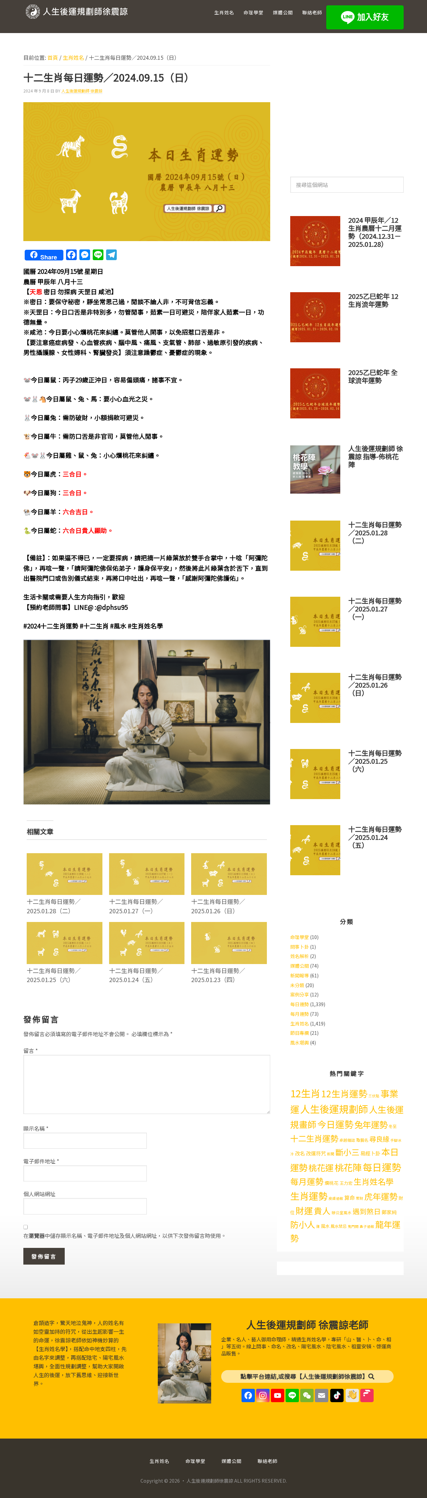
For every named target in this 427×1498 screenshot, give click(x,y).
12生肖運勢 (344, 1093)
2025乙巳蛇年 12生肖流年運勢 (373, 300)
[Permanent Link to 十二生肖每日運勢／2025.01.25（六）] (64, 926)
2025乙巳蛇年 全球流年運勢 (373, 376)
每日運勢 (299, 1004)
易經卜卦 (370, 1153)
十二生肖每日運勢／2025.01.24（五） (136, 975)
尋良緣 (379, 1139)
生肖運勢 (309, 1195)
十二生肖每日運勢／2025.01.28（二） (54, 906)
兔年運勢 (371, 1124)
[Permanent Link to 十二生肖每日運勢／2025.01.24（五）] (147, 926)
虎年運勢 (381, 1196)
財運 (304, 1210)
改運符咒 (316, 1153)
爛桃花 (332, 1182)
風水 (325, 1226)
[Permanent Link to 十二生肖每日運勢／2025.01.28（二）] (64, 858)
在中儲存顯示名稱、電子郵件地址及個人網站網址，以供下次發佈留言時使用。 (124, 1236)
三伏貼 (373, 1095)
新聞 (330, 1153)
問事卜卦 (299, 946)
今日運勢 (335, 1124)
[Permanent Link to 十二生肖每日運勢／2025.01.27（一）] (147, 858)
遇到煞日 (367, 1211)
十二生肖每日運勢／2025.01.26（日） (218, 906)
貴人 (322, 1210)
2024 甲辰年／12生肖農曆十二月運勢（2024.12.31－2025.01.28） (375, 232)
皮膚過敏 (336, 1198)
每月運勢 (299, 1013)
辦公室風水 (342, 1212)
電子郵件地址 (41, 1161)
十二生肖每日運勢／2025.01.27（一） (136, 906)
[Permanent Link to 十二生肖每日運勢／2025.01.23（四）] (229, 926)
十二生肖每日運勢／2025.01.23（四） (218, 975)
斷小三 (347, 1152)
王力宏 (346, 1183)
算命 (349, 1197)
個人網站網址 (39, 1194)
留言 (30, 1051)
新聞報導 (299, 975)
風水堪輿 (299, 1042)
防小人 (302, 1224)
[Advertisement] (347, 106)
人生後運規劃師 (334, 1109)
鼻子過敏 (367, 1226)
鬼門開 (353, 1226)
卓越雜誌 (347, 1140)
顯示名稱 (35, 1128)
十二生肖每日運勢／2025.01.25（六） (54, 975)
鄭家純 (389, 1211)
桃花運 (321, 1167)
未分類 (297, 985)
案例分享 (299, 994)
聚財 (359, 1198)
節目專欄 (299, 1032)
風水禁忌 (339, 1226)
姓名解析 (299, 956)
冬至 (393, 1126)
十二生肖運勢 (314, 1138)
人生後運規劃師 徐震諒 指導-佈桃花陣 (375, 456)
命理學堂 (299, 937)
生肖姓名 (299, 1023)
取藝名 (362, 1140)
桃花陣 (348, 1167)
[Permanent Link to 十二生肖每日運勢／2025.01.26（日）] (229, 858)
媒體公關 (299, 965)
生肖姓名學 (374, 1181)
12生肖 (305, 1093)
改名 (300, 1153)
